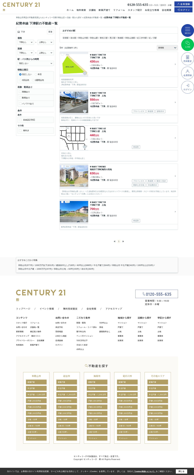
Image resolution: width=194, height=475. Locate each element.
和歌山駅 (94, 38)
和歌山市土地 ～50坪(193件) (67, 269)
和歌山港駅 (130, 38)
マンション (122, 322)
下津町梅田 (101, 167)
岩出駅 (73, 38)
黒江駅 (113, 38)
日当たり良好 (81, 344)
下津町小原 (101, 129)
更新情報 (19, 331)
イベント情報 (47, 308)
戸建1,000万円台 (34, 400)
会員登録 (185, 4)
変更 (50, 32)
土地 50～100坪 (34, 425)
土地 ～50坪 (32, 419)
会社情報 (91, 308)
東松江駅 (104, 38)
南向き (26, 130)
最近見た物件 (35, 331)
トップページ (23, 308)
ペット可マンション (84, 336)
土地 (119, 331)
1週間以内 (39, 80)
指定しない (27, 74)
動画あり (26, 98)
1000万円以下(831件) (44, 265)
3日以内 (25, 80)
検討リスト (36, 336)
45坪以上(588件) (84, 265)
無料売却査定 (70, 308)
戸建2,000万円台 (34, 407)
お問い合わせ (21, 327)
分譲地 (92, 10)
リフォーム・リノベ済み (86, 327)
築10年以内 (81, 331)
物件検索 (81, 10)
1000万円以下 (82, 340)
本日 (40, 74)
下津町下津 (101, 55)
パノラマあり (28, 103)
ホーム (70, 10)
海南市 (94, 55)
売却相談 (59, 331)
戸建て (120, 327)
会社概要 (166, 10)
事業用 (120, 336)
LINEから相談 (60, 336)
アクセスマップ (114, 308)
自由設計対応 (29, 120)
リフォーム (119, 10)
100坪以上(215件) (145, 265)
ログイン (185, 9)
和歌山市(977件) (25, 265)
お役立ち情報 (152, 10)
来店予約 (59, 327)
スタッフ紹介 (135, 10)
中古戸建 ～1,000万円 (36, 394)
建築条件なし (104, 331)
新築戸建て (104, 10)
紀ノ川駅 (153, 38)
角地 (101, 327)
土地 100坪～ (33, 432)
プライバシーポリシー (25, 340)
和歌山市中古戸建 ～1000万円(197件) (35, 269)
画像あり (26, 92)
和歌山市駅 (83, 38)
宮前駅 (66, 38)
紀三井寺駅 (142, 38)
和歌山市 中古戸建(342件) (123, 265)
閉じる (181, 471)
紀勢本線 (95, 68)
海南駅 (120, 38)
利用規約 (19, 344)
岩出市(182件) (87, 269)
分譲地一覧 (34, 327)
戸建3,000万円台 (34, 413)
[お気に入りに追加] (85, 73)
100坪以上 (103, 322)
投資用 (120, 340)
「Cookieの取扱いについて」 (144, 471)
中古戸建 (31, 388)
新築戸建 (31, 382)
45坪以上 (80, 349)
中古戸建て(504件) (102, 265)
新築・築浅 (81, 322)
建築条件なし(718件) (65, 265)
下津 (103, 68)
